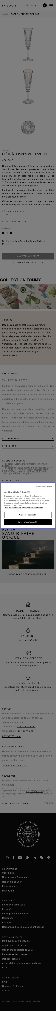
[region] (28, 505)
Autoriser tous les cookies (28, 522)
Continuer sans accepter (44, 486)
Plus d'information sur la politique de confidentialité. (24, 508)
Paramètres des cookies (28, 515)
